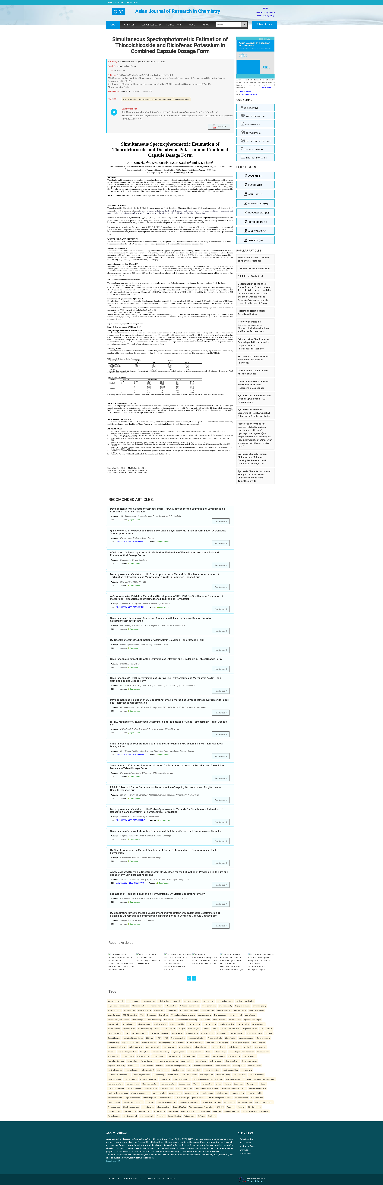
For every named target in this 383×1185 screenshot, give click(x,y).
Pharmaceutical (220, 1015)
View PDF (221, 126)
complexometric (149, 1001)
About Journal (115, 2)
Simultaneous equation (147, 99)
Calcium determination (245, 1001)
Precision (241, 1107)
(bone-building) (148, 1107)
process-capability (177, 1024)
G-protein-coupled (256, 1010)
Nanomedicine (257, 1097)
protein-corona (207, 1093)
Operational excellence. (159, 1033)
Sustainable (238, 1084)
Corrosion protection (141, 1075)
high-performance (242, 1006)
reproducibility (189, 1056)
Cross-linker (133, 1065)
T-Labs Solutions (255, 1181)
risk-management (134, 1088)
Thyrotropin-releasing (189, 1010)
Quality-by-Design (226, 1024)
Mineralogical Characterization (242, 1052)
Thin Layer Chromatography (217, 1042)
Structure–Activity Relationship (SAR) (208, 1079)
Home (112, 24)
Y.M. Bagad (136, 61)
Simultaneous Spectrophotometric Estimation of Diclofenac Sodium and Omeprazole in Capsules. (166, 831)
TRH (142, 1015)
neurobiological (240, 1010)
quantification (250, 1015)
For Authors (174, 24)
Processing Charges (253, 149)
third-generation (209, 1006)
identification (230, 1038)
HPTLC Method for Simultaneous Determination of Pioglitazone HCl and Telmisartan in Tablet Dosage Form (168, 723)
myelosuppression (254, 1033)
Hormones (151, 1015)
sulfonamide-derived (148, 1079)
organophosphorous (130, 1042)
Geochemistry (263, 1052)
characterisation (241, 1097)
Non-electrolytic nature (127, 1052)
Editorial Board (151, 24)
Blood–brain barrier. (131, 1107)
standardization (250, 1056)
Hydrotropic (159, 1010)
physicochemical (159, 1093)
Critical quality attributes (132, 1102)
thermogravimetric (249, 1061)
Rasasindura (132, 1061)
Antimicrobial (189, 1116)
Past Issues (129, 24)
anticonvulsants (240, 1075)
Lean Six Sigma (194, 1029)
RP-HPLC (220, 1107)
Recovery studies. (182, 99)
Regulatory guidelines (263, 1102)
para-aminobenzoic (189, 1075)
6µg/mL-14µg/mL (179, 1107)
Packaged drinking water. (189, 1006)
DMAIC (206, 1029)
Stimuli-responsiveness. (202, 1065)
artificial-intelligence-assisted (219, 1097)
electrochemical (254, 1065)
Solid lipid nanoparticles (167, 1102)
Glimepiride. (172, 1010)
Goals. (262, 1084)
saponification (187, 1061)
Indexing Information (256, 158)
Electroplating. (158, 1075)
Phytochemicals (114, 1116)
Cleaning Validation (184, 1088)
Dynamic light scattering (211, 1102)
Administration (129, 1024)
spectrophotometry (191, 1001)
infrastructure (129, 1029)
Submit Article (264, 24)
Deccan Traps (221, 1052)
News (206, 24)
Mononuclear (260, 1047)
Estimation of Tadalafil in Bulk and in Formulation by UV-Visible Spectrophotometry (157, 893)
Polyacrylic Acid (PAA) (116, 1065)
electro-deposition (212, 1070)
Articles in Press (247, 1146)
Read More (220, 521)
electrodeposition (115, 1070)
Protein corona (114, 1107)
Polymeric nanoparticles (189, 1102)
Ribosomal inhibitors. (197, 1038)
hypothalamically (207, 1010)
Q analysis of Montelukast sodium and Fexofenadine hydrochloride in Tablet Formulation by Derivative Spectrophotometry (168, 532)
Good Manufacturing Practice (206, 1088)
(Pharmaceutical (193, 1024)
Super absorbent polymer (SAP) (178, 1065)
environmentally (225, 1006)
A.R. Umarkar (124, 61)
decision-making (204, 1015)
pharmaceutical (236, 1015)
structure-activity (223, 1075)
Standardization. (147, 1061)
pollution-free (203, 1056)
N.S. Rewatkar (148, 61)
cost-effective (208, 1001)
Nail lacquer (173, 1111)
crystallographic (178, 1052)
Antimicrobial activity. (161, 1052)
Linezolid (268, 1033)
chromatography (259, 1006)
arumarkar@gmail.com (126, 66)
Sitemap (171, 1179)
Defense (201, 1116)
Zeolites (209, 1052)
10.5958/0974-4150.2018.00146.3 (130, 607)
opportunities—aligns (252, 1019)
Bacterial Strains (174, 1116)
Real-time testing (154, 1019)
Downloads (245, 1149)
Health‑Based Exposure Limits (234, 1088)
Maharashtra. (113, 1056)
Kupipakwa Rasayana (116, 1061)
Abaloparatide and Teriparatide (201, 1107)
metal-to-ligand (185, 1047)
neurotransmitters (115, 1084)
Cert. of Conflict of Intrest (258, 141)
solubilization (129, 1010)
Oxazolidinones (114, 1038)
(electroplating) (148, 1070)
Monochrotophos (149, 1042)
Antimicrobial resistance (133, 1038)
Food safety (205, 1019)
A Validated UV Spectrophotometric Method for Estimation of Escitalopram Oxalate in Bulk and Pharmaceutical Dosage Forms (164, 554)
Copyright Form (253, 133)
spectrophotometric (116, 1001)
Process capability (139, 1033)
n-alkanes (217, 1111)
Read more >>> (268, 87)
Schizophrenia (184, 1084)
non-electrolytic (169, 1047)
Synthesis (247, 1047)
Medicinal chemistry (234, 1079)
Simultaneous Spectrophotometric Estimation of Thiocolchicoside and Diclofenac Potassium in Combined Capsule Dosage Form (170, 45)
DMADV (215, 1029)
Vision (196, 1084)
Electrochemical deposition (119, 1075)
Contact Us (132, 2)
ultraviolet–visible (254, 1093)
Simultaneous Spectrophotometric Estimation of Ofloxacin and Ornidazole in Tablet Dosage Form (166, 658)
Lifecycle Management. (140, 1093)
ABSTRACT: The (114, 1111)
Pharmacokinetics (178, 1038)
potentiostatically (194, 1070)
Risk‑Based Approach (257, 1088)
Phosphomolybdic (215, 1038)
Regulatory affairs (250, 1029)
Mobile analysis (138, 1019)
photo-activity (246, 1070)
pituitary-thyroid (223, 1010)
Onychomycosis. (187, 1111)
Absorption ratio (129, 99)
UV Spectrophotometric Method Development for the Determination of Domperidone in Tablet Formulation (164, 851)
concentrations (133, 1001)
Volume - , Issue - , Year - (136, 91)
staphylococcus (207, 1033)
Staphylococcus (234, 1047)
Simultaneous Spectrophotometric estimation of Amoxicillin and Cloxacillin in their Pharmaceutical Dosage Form (166, 745)
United (218, 1084)
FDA (261, 1029)
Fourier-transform (115, 1097)
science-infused (166, 1088)
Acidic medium (147, 1065)
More (192, 24)
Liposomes (150, 1102)
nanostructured (175, 1093)
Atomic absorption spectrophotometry (147, 1006)
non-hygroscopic (153, 1047)
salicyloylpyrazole (136, 1047)
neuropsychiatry (132, 1084)
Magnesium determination (118, 1006)
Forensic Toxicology (195, 1042)
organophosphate (246, 1038)
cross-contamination (116, 1088)
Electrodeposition (223, 1065)
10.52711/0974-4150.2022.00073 (130, 883)
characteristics (114, 1015)
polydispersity (222, 1093)
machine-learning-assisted (148, 1029)
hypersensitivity (114, 1079)
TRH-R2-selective (130, 1015)
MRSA (158, 1038)
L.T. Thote (160, 61)
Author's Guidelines (255, 116)
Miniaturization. (219, 1019)
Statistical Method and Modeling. (255, 1111)
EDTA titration (170, 1006)
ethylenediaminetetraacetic (170, 1001)
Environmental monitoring (187, 1019)
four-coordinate (218, 1047)
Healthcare (168, 1019)
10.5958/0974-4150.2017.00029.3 (130, 541)
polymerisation (216, 1061)
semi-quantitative (195, 1052)
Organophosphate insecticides (171, 1042)
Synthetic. (212, 1116)
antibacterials (177, 1033)
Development (252, 1084)
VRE (166, 1038)
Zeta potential (229, 1102)
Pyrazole (111, 1052)
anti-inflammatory (256, 1075)
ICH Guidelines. (254, 1107)
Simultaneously (151, 1088)
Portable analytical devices (118, 1019)
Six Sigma (181, 1029)
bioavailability (222, 1033)
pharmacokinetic (237, 1033)
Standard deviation (231, 1111)
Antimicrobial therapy (181, 1079)
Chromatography (263, 1038)
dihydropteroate (206, 1075)
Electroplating (238, 1065)
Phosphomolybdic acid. (117, 1047)
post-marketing (258, 1024)
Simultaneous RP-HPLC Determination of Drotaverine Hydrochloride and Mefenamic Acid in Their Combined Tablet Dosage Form (165, 679)
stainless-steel (163, 1070)
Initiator (159, 1065)
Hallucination (207, 1084)
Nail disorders (159, 1111)
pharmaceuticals (231, 1061)
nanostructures (191, 1093)
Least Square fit (204, 1111)
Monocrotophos (258, 1042)
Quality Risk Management (118, 1093)
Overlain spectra (165, 99)
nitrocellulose (145, 1111)
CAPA (127, 1033)
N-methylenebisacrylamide (167, 1061)
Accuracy (230, 1107)
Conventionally (128, 1056)
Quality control (114, 1102)
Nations (228, 1084)
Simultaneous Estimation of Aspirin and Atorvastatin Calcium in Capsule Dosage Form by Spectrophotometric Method (160, 619)
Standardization (218, 1056)
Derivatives (163, 1015)
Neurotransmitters (150, 1084)
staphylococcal (192, 1033)
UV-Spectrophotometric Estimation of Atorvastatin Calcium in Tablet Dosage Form (157, 639)
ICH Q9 (269, 1029)
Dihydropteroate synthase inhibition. (260, 1079)
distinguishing (113, 1042)
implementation (114, 1029)
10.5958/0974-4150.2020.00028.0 (130, 754)
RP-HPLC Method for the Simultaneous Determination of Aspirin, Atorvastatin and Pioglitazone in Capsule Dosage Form (165, 789)
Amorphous (144, 1052)
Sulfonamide (165, 1079)
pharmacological (130, 1079)
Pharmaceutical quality (230, 1029)
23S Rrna (149, 1038)
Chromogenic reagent (240, 1042)
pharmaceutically (146, 1116)
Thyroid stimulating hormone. (183, 1015)
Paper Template (252, 124)
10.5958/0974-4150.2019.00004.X (130, 820)
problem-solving (160, 1024)
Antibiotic (160, 1116)
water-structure (144, 1010)
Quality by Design (114, 1033)
